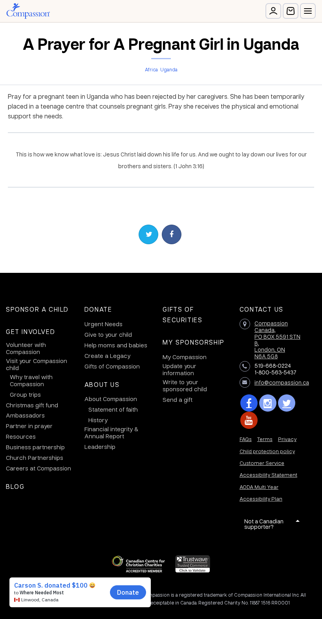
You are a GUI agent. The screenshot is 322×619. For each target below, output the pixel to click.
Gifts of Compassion (112, 366)
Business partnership (35, 446)
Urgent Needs (103, 323)
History (98, 419)
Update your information (179, 369)
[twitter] (286, 403)
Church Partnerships (34, 457)
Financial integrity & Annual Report (111, 432)
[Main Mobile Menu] (308, 11)
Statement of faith (113, 409)
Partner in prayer (29, 425)
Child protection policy (267, 451)
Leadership (99, 446)
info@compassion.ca (281, 382)
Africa (151, 69)
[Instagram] (267, 403)
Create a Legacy (107, 355)
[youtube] (249, 420)
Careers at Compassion (38, 468)
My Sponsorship (193, 342)
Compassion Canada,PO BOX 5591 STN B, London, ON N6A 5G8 (277, 339)
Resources (21, 436)
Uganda (168, 69)
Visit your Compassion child (36, 364)
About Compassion (110, 398)
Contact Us (262, 309)
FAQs (246, 439)
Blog (15, 486)
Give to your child (108, 334)
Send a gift (177, 399)
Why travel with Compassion (31, 380)
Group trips (25, 394)
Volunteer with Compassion (26, 348)
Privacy (287, 439)
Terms (265, 439)
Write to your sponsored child (185, 385)
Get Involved (30, 331)
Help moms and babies (115, 345)
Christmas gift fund (32, 404)
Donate (98, 309)
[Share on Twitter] (148, 234)
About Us (102, 384)
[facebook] (249, 403)
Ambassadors (25, 415)
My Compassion (185, 356)
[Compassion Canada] (28, 11)
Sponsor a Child (37, 309)
